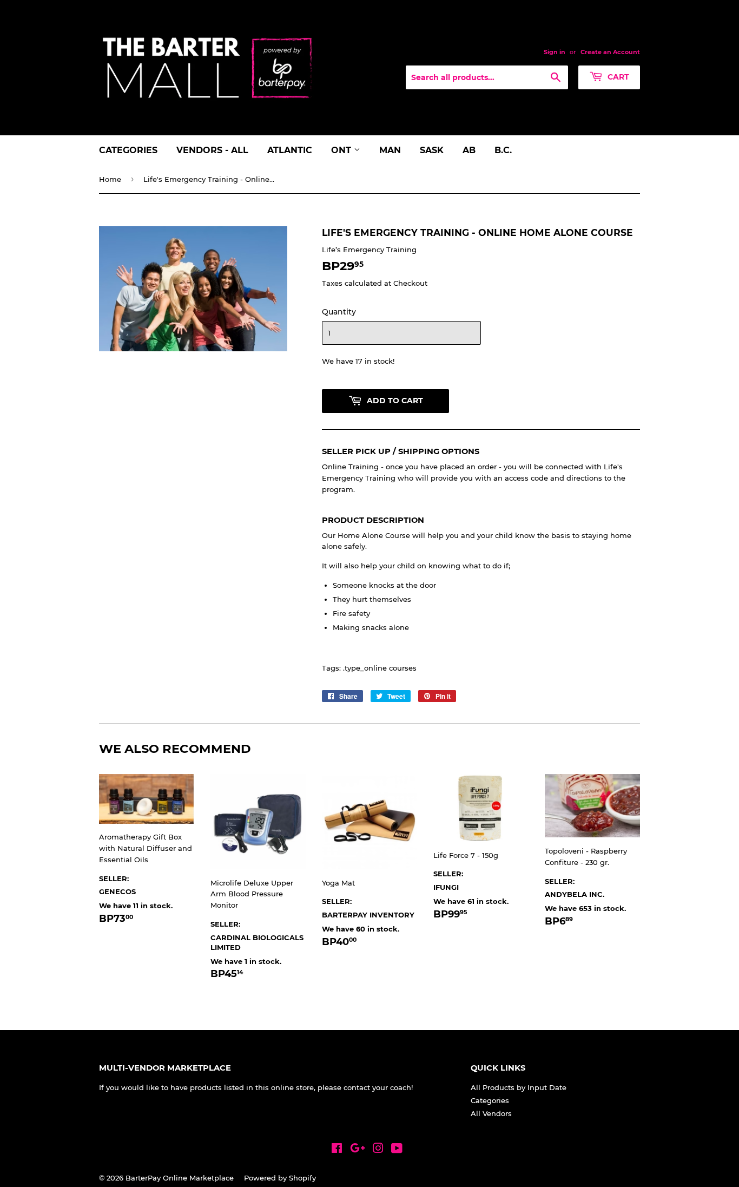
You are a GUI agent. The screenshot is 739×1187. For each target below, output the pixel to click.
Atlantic (289, 150)
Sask (432, 150)
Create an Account (610, 52)
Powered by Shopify (280, 1177)
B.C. (503, 150)
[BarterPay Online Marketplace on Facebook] (336, 1149)
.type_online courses (380, 668)
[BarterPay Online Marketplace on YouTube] (397, 1149)
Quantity (339, 312)
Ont (342, 150)
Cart (617, 77)
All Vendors (491, 1113)
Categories (128, 150)
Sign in (554, 52)
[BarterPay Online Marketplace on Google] (357, 1149)
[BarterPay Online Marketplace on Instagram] (378, 1149)
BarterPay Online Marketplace (180, 1177)
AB (469, 150)
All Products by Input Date (518, 1087)
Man (390, 150)
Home (110, 179)
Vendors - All (212, 150)
